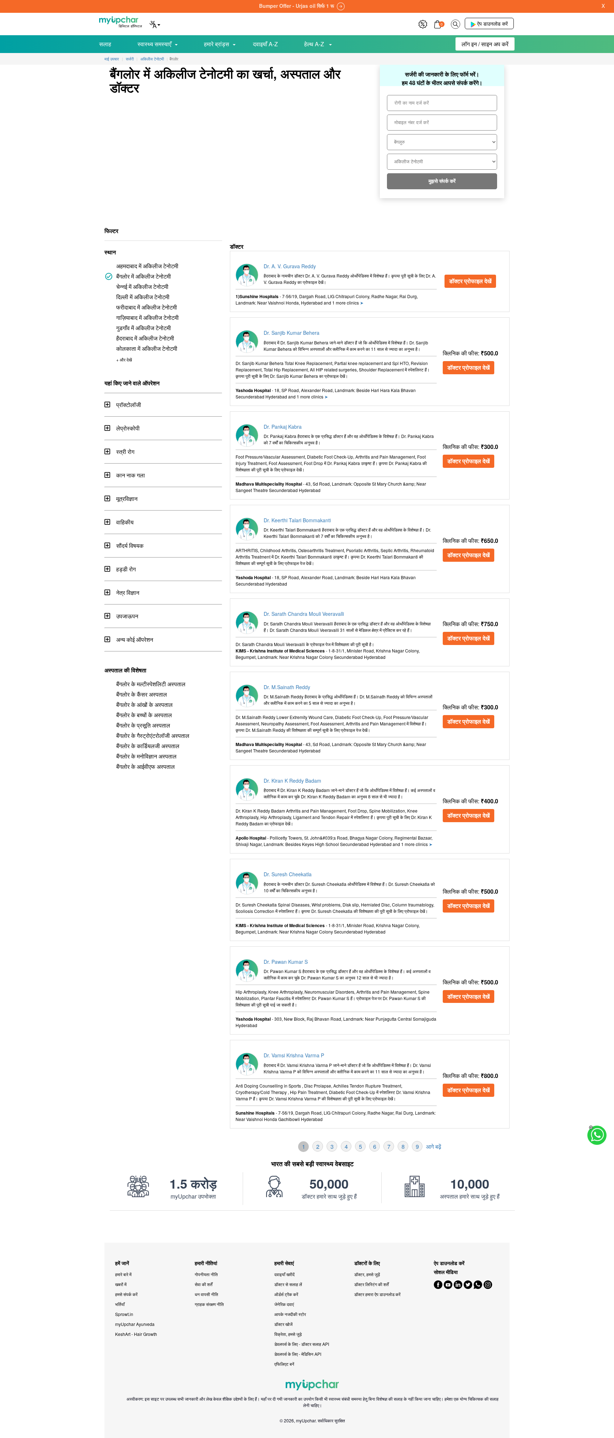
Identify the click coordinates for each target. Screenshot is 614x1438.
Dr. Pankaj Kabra (283, 426)
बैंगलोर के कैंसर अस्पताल (141, 694)
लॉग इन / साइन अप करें (485, 44)
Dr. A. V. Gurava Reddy (290, 266)
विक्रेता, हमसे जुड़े (288, 1334)
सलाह (105, 44)
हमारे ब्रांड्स (216, 44)
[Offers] (423, 23)
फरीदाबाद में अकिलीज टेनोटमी (146, 307)
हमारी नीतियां (206, 1263)
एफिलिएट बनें (284, 1364)
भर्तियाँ (120, 1304)
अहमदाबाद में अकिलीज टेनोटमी (147, 266)
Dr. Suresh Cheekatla (288, 874)
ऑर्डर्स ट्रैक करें (286, 1294)
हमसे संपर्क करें (126, 1294)
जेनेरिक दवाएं (284, 1304)
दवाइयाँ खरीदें (284, 1274)
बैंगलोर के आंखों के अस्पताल (144, 705)
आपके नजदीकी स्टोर (290, 1314)
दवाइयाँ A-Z (265, 44)
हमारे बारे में (123, 1274)
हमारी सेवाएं (284, 1263)
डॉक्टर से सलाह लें (288, 1284)
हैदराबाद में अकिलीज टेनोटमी (145, 338)
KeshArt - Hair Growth (136, 1334)
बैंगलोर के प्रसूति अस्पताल (143, 725)
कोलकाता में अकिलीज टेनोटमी (146, 348)
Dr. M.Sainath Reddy (287, 687)
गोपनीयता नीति (206, 1274)
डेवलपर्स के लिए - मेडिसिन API (297, 1354)
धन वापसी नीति (206, 1294)
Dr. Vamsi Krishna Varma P (294, 1055)
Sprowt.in (124, 1314)
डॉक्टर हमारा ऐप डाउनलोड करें (377, 1294)
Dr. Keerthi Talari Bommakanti (297, 520)
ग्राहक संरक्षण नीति (209, 1304)
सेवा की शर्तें (203, 1284)
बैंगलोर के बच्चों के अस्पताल (144, 715)
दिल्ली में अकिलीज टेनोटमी (142, 297)
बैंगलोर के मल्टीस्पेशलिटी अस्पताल (150, 684)
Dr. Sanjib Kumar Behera (291, 332)
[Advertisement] (307, 1227)
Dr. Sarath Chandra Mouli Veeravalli (304, 613)
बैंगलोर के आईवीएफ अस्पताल (145, 766)
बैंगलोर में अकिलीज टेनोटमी (143, 276)
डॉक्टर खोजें (283, 1324)
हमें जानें (122, 1263)
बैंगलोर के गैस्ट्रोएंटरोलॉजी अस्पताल (152, 735)
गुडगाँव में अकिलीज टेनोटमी (143, 328)
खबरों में (120, 1284)
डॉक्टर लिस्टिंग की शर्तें (371, 1284)
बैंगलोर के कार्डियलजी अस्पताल (147, 746)
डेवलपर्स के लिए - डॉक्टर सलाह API (301, 1344)
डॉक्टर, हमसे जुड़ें (367, 1274)
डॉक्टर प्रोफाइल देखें (470, 281)
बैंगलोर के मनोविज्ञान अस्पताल (146, 756)
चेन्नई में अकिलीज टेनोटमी (142, 286)
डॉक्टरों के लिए (367, 1263)
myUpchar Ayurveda (135, 1324)
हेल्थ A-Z (314, 44)
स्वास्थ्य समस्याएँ (154, 44)
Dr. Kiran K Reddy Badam (292, 780)
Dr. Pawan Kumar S (286, 961)
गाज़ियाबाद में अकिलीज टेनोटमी (147, 317)
